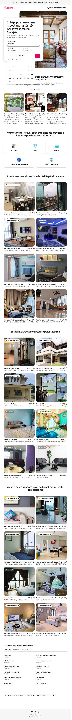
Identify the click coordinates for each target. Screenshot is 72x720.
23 (32, 74)
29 (28, 78)
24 (10, 78)
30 (32, 78)
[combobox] (23, 44)
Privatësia (32, 717)
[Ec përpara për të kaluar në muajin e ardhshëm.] (31, 55)
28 (24, 78)
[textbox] (15, 50)
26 (17, 78)
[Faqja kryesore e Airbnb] (8, 8)
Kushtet (39, 717)
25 (13, 78)
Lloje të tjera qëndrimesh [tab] (11, 649)
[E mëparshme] (31, 89)
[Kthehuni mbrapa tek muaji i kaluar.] (10, 55)
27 (21, 78)
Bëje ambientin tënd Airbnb (56, 8)
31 (10, 82)
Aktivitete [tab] (25, 649)
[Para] (38, 89)
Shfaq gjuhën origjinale (51, 2)
